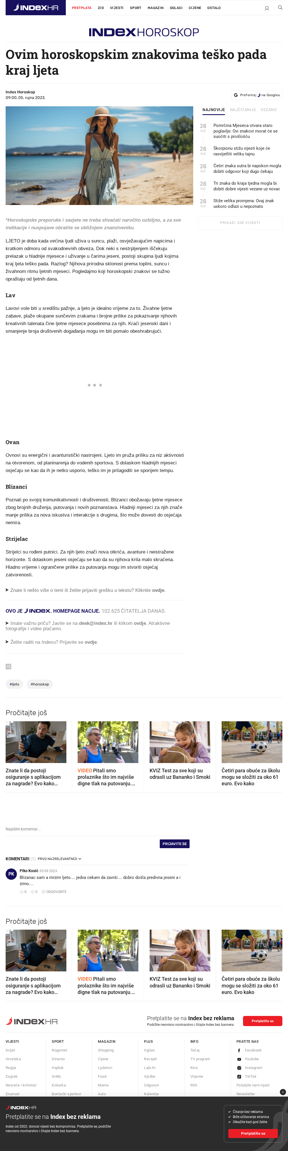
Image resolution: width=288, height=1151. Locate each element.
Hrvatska (13, 1059)
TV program (200, 1059)
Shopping (106, 1050)
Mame (103, 1085)
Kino (194, 1068)
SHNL (57, 1076)
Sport (135, 8)
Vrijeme (196, 1076)
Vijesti (117, 8)
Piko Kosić (29, 870)
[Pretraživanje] (278, 8)
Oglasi (176, 8)
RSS (193, 1085)
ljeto (14, 684)
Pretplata (82, 8)
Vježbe (149, 1076)
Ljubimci (105, 1068)
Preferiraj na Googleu (260, 95)
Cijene (195, 8)
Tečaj (195, 1050)
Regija (11, 1068)
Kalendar (151, 1094)
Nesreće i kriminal (21, 1085)
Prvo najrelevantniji (57, 859)
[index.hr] (36, 7)
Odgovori (151, 1085)
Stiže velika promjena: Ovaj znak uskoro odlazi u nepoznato (243, 203)
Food (102, 1076)
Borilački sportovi (66, 1094)
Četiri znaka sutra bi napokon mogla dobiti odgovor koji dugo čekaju (247, 168)
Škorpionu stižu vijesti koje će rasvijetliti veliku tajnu (241, 151)
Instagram (253, 1068)
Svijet (10, 1050)
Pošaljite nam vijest (253, 1085)
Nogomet (59, 1050)
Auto (102, 1094)
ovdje (140, 623)
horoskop (40, 684)
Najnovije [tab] (213, 110)
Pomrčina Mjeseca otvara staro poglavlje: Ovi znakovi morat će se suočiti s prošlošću (245, 131)
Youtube (252, 1059)
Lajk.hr (150, 1068)
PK (11, 874)
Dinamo (58, 1059)
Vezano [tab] (269, 110)
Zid (101, 8)
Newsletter (246, 1094)
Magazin (106, 1041)
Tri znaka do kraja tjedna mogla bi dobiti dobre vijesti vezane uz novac (246, 186)
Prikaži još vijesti (240, 223)
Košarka (59, 1085)
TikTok (250, 1076)
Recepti (150, 1059)
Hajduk (58, 1068)
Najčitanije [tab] (243, 110)
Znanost (13, 1094)
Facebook (253, 1050)
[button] (13, 740)
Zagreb (11, 1076)
